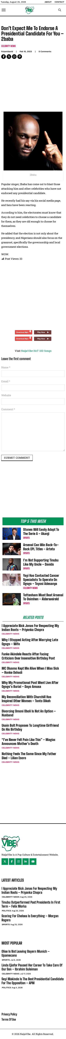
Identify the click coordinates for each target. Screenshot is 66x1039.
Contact (59, 2)
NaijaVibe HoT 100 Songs (36, 351)
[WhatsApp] (14, 56)
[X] (9, 56)
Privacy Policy (9, 1014)
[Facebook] (3, 56)
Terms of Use (9, 1019)
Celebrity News (8, 45)
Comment (8, 409)
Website (6, 395)
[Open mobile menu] (4, 10)
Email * (5, 381)
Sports (26, 537)
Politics (6, 911)
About (48, 2)
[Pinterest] (19, 56)
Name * (5, 367)
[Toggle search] (59, 10)
